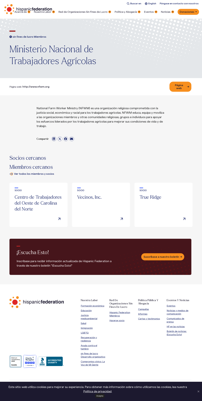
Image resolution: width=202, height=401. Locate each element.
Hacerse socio (117, 320)
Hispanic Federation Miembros (119, 314)
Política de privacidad (97, 391)
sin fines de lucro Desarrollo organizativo (93, 355)
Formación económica (92, 305)
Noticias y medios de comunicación (177, 312)
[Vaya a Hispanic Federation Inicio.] (28, 9)
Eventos (171, 305)
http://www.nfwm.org (35, 86)
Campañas (143, 309)
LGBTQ (85, 332)
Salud (83, 323)
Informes (142, 314)
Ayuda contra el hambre (89, 347)
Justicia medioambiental (89, 317)
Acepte (99, 396)
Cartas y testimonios (149, 318)
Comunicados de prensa (175, 320)
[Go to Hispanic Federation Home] (36, 302)
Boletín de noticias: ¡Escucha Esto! (177, 333)
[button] (54, 138)
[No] (198, 391)
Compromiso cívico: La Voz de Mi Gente (93, 363)
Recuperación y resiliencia (89, 339)
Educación (86, 310)
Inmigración (87, 328)
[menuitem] (134, 3)
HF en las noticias (176, 326)
